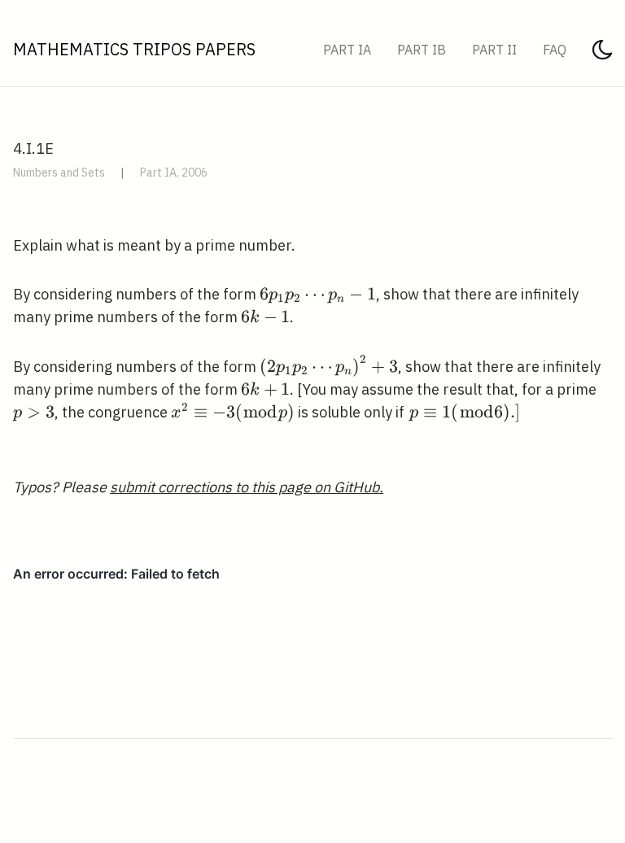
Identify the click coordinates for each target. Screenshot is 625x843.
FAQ (554, 49)
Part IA (347, 49)
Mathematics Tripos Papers (134, 49)
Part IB (421, 49)
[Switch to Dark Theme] (602, 54)
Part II (494, 49)
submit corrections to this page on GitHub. (246, 487)
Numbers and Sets (59, 172)
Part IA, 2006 (174, 172)
